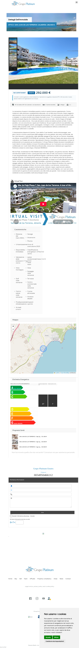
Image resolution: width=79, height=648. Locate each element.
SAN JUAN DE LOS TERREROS (27, 436)
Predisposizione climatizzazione (19, 303)
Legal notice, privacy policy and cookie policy (39, 586)
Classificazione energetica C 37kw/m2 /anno (30, 252)
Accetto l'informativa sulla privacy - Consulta (23, 516)
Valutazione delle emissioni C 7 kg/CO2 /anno (19, 260)
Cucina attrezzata (30, 292)
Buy (16, 579)
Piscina (29, 241)
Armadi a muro (18, 308)
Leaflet (57, 372)
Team (25, 579)
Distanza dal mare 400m (19, 236)
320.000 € (44, 441)
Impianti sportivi (30, 303)
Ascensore (30, 238)
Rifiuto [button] (56, 637)
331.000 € (44, 436)
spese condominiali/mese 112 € (30, 258)
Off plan (32, 579)
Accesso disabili (30, 298)
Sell (20, 579)
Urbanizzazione (19, 244)
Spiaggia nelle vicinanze (30, 273)
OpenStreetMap (65, 372)
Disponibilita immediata (19, 251)
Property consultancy (44, 579)
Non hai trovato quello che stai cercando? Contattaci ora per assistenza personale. (43, 452)
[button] (13, 326)
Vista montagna (19, 269)
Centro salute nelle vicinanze (19, 294)
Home (10, 579)
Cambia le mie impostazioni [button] (55, 641)
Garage (30, 234)
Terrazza (30, 279)
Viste (29, 268)
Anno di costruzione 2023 (30, 245)
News (61, 579)
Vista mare (29, 263)
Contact (68, 579)
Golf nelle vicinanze (19, 280)
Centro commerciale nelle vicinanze (30, 285)
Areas (55, 579)
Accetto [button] (48, 637)
